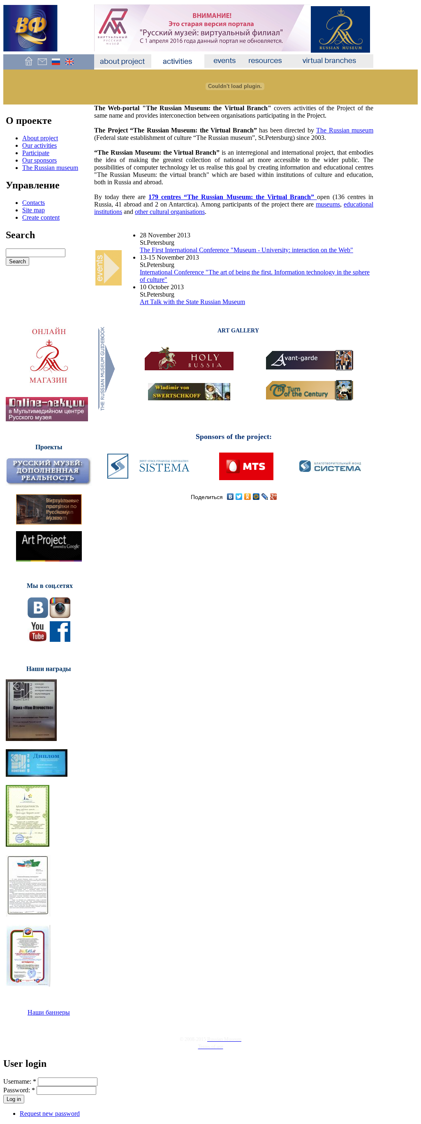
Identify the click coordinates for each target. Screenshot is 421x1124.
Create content (41, 217)
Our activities (39, 145)
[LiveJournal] (265, 496)
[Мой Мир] (256, 496)
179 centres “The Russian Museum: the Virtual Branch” (232, 196)
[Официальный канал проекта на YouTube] (38, 639)
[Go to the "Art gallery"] (107, 409)
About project (40, 138)
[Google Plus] (273, 496)
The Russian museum (50, 167)
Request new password (50, 1113)
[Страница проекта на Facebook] (60, 639)
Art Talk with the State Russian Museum (192, 301)
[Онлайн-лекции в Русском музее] (47, 419)
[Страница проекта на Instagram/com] (60, 615)
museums (328, 204)
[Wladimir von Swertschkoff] (189, 398)
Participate (35, 152)
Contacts (33, 202)
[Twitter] (239, 496)
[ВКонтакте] (230, 496)
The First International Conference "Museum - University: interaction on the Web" (246, 249)
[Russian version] (55, 65)
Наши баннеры (49, 1012)
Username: (19, 1081)
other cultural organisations (170, 211)
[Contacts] (42, 65)
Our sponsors (39, 160)
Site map (33, 210)
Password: (19, 1090)
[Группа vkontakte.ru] (38, 615)
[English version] (69, 65)
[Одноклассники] (247, 496)
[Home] (28, 65)
